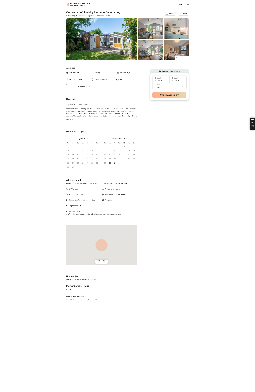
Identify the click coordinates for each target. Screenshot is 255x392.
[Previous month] (68, 138)
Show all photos (182, 58)
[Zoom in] (99, 261)
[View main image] (101, 39)
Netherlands (83, 300)
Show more (70, 120)
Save (185, 14)
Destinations (75, 300)
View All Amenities (82, 86)
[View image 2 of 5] (150, 28)
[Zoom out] (104, 261)
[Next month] (134, 138)
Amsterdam (91, 300)
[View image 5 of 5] (176, 50)
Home (68, 300)
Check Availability (169, 95)
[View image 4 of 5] (150, 50)
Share (171, 14)
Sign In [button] (181, 4)
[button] (134, 159)
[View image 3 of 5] (176, 28)
